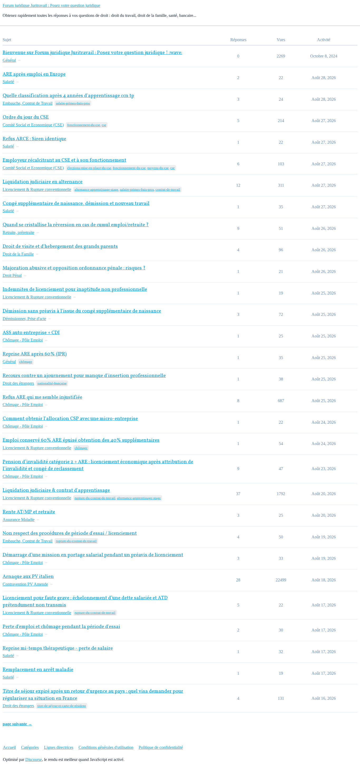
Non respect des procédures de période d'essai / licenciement (70, 533)
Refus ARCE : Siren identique (34, 139)
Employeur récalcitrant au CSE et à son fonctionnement (64, 160)
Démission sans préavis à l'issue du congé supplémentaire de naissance (82, 311)
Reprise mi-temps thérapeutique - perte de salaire (58, 648)
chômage (25, 362)
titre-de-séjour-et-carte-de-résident (61, 706)
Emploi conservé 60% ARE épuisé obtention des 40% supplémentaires (81, 440)
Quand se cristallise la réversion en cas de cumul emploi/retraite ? (76, 225)
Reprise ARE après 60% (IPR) (35, 354)
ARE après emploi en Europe (34, 74)
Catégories (30, 747)
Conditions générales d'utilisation (106, 747)
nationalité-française (52, 383)
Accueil (9, 747)
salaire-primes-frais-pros (73, 103)
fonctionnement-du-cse (83, 125)
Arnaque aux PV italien (28, 576)
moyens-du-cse (158, 168)
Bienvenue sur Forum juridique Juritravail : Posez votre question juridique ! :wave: (92, 53)
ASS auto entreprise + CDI (31, 333)
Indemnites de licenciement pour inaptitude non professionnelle (75, 289)
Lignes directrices (58, 747)
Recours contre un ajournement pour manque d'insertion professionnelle (84, 376)
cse (104, 125)
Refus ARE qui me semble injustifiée (42, 397)
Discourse (33, 759)
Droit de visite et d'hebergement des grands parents (60, 246)
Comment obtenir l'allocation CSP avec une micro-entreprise (70, 419)
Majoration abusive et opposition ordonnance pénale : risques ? (74, 268)
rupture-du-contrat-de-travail (95, 498)
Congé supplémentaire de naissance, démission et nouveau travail (76, 203)
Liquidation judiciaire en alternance (42, 182)
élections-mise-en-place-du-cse (89, 168)
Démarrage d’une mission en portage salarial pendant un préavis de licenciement (93, 555)
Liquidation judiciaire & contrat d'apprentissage (56, 490)
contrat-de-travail (167, 189)
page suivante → (17, 724)
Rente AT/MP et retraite (29, 512)
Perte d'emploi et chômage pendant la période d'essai (61, 627)
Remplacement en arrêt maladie (38, 670)
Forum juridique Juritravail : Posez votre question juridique (51, 5)
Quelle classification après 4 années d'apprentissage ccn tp (68, 96)
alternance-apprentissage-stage (96, 189)
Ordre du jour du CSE (26, 117)
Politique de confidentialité (161, 747)
